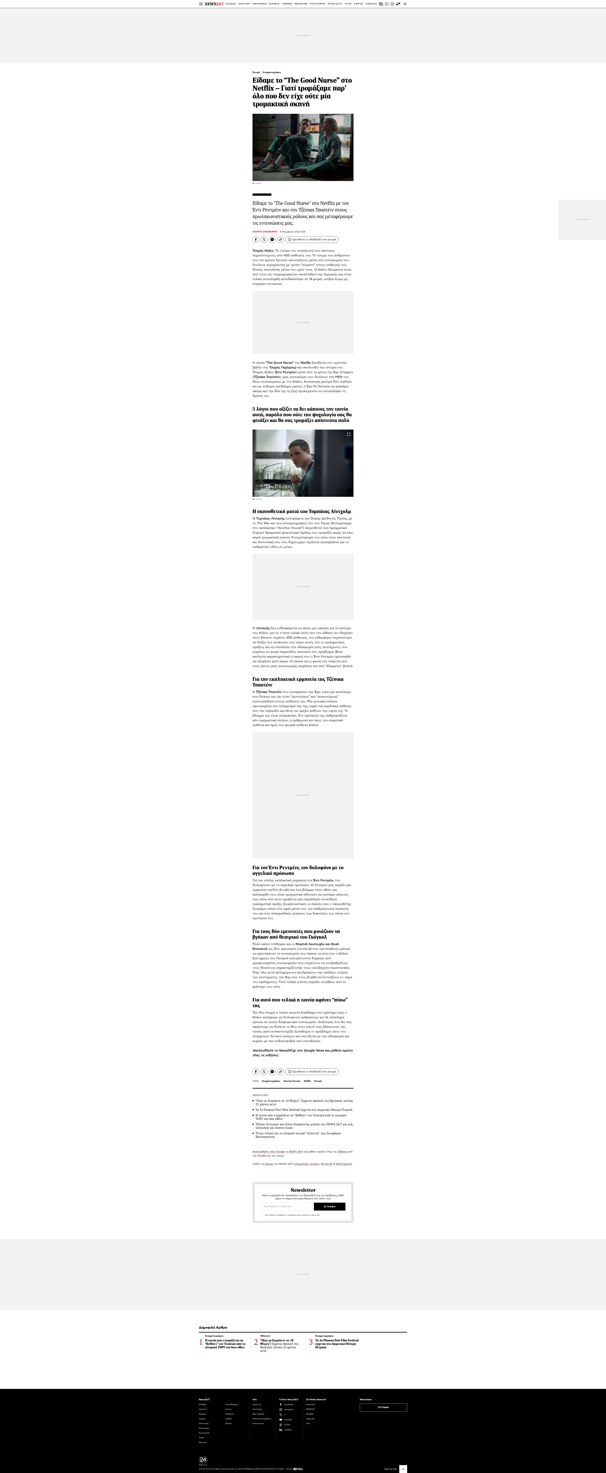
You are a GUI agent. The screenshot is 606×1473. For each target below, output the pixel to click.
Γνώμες (202, 1419)
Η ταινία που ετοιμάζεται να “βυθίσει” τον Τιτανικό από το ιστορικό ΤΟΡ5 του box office (301, 1117)
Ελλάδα (202, 1404)
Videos (228, 1419)
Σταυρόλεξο (301, 1164)
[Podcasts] (392, 4)
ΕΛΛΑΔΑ (231, 4)
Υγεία (201, 1438)
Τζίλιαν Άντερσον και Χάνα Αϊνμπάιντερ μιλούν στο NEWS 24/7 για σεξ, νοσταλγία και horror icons (304, 1126)
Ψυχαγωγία (204, 1433)
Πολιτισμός (204, 1428)
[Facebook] (255, 239)
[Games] (398, 4)
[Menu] (201, 4)
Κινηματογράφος (272, 72)
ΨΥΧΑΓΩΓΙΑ (335, 4)
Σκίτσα (228, 1409)
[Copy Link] (280, 239)
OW (308, 1423)
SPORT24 (310, 1409)
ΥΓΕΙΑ (348, 4)
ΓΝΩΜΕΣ (287, 4)
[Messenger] (272, 239)
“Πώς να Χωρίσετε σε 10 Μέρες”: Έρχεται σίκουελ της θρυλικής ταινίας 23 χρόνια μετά (304, 1102)
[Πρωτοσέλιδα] (381, 4)
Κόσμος (202, 1414)
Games (269, 1164)
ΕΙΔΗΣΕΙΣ (371, 4)
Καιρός (358, 4)
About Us (256, 1404)
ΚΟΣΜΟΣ (274, 4)
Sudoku (314, 1164)
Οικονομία (203, 1423)
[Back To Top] (403, 1469)
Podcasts (229, 1414)
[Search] (405, 4)
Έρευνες (203, 1442)
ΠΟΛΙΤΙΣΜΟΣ (317, 4)
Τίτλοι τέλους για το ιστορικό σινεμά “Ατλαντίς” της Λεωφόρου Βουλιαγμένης (298, 1135)
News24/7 (310, 1404)
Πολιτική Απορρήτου (261, 1419)
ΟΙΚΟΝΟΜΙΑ (259, 4)
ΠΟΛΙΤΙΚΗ (244, 4)
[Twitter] (264, 239)
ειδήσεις (272, 1055)
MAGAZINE (301, 4)
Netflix (307, 1081)
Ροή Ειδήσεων (231, 1404)
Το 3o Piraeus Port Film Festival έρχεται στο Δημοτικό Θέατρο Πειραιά (304, 1110)
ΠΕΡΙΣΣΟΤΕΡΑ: (260, 1095)
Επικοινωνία (258, 1423)
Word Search (343, 1164)
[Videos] (387, 4)
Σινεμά (256, 72)
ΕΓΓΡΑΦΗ (383, 1407)
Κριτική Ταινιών (292, 1081)
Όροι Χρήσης (258, 1414)
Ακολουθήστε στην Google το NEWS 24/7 (277, 1151)
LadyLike (310, 1419)
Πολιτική (203, 1409)
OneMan (310, 1414)
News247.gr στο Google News (302, 1050)
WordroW (327, 1164)
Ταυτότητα (257, 1409)
